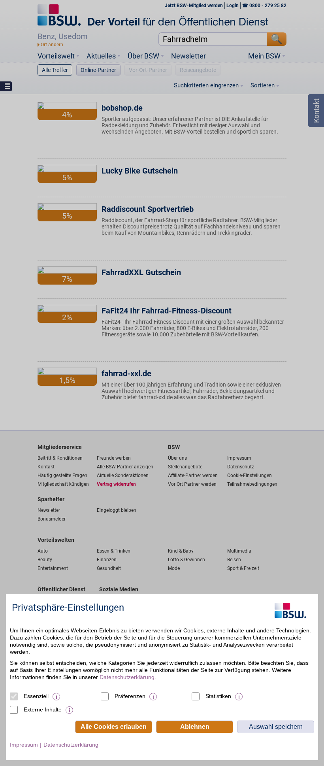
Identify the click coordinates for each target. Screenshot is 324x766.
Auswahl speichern (276, 726)
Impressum (24, 744)
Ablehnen (194, 726)
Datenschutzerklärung (127, 677)
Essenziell (36, 696)
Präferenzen (130, 696)
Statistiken (218, 696)
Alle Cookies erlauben (114, 726)
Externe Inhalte (43, 709)
